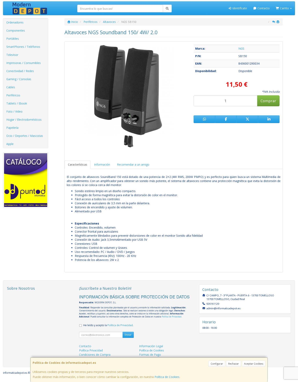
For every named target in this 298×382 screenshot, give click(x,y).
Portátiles (12, 38)
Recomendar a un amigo (133, 164)
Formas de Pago (150, 354)
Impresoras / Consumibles (23, 63)
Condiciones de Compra (94, 354)
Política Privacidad (91, 350)
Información (102, 164)
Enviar (128, 334)
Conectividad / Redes (20, 71)
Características (77, 164)
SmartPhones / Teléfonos (23, 47)
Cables (10, 87)
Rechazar (233, 363)
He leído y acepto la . (108, 325)
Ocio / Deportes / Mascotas (24, 136)
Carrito (284, 8)
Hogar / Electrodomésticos (24, 119)
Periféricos (13, 95)
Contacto (263, 8)
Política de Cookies (166, 377)
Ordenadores (15, 22)
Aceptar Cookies (253, 363)
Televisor (12, 55)
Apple (10, 144)
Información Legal (151, 346)
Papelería (12, 128)
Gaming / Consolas (18, 79)
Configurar (217, 363)
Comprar (268, 100)
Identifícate (239, 8)
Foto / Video (14, 111)
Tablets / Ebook (16, 103)
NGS (241, 48)
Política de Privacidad (171, 316)
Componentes (15, 30)
